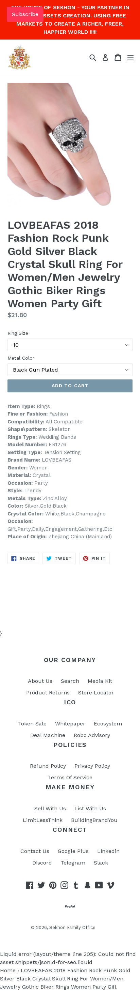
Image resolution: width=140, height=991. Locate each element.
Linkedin (108, 851)
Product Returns (48, 692)
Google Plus (73, 851)
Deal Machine (47, 735)
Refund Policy (48, 766)
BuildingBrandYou (94, 820)
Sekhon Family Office (72, 927)
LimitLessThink (43, 820)
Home (8, 970)
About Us (40, 681)
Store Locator (96, 692)
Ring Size (17, 333)
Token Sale (32, 723)
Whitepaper (70, 723)
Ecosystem (108, 723)
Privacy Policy (92, 766)
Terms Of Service (70, 777)
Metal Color (20, 358)
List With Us (90, 808)
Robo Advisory (92, 735)
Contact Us (34, 851)
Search (70, 681)
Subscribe (25, 14)
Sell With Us (50, 808)
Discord (42, 862)
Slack (101, 862)
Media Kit (100, 681)
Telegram (72, 862)
